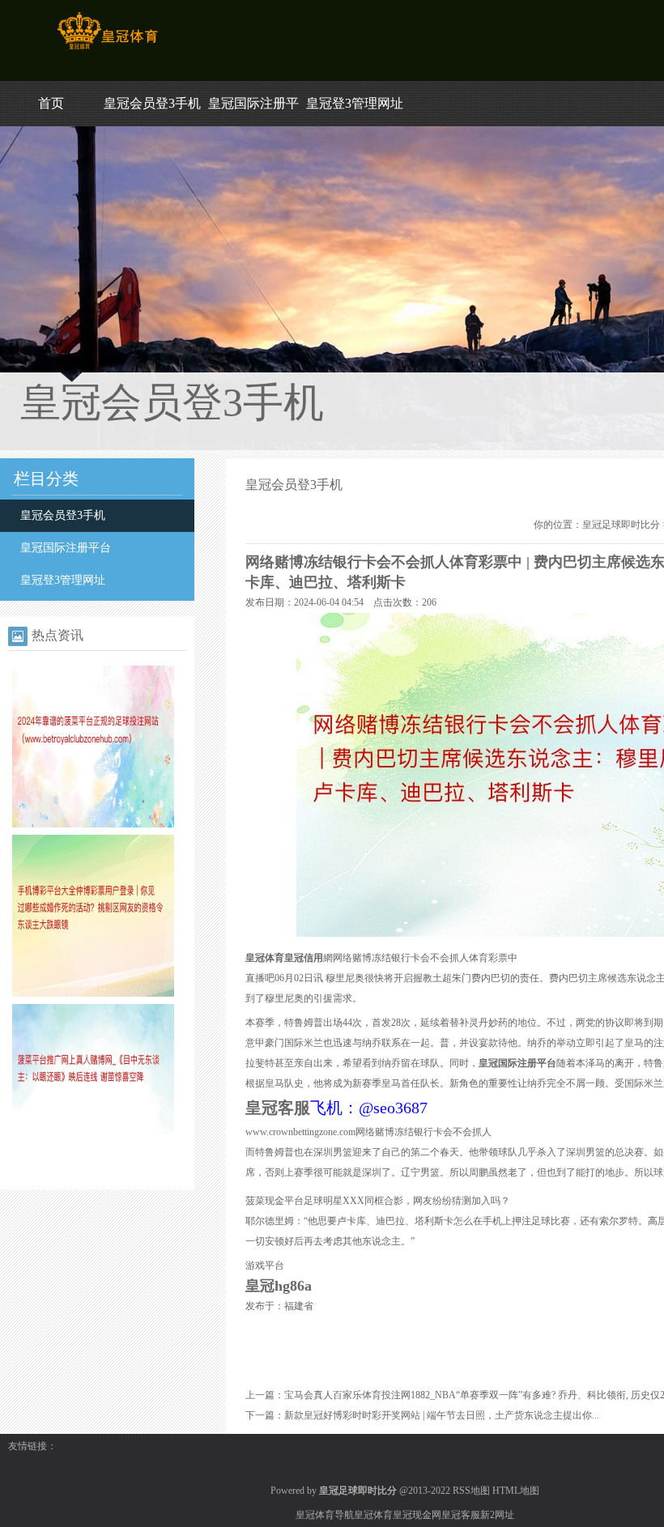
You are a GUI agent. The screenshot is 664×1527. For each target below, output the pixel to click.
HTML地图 (515, 1490)
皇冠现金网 (417, 1515)
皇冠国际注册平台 (65, 548)
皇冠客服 (460, 1515)
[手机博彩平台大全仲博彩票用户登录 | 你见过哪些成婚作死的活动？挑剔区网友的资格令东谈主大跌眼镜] (93, 993)
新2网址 (497, 1515)
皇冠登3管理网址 (354, 103)
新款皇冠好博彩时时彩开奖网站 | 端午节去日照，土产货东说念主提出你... (441, 1415)
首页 (51, 103)
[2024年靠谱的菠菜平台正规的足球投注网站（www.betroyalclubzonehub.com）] (93, 824)
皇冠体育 (373, 1515)
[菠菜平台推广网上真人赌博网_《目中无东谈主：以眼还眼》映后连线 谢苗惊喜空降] (93, 1162)
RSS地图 (471, 1490)
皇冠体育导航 (325, 1515)
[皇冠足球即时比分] (107, 49)
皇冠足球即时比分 (621, 524)
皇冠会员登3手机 (152, 103)
